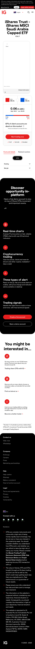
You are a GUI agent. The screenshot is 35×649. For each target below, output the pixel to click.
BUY (26, 99)
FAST (10, 142)
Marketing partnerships (11, 463)
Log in (16, 7)
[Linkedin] (4, 520)
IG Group (6, 455)
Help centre (7, 474)
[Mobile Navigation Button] (32, 12)
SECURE (17, 142)
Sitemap (6, 477)
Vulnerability (7, 500)
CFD (17, 158)
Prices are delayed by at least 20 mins (17, 128)
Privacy (5, 494)
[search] (28, 12)
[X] (9, 520)
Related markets (24, 152)
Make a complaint (9, 480)
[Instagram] (23, 520)
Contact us (7, 437)
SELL (11, 99)
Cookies (6, 497)
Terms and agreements (11, 491)
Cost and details (9, 152)
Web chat (6, 441)
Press (5, 460)
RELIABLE (24, 142)
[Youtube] (18, 520)
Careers (6, 457)
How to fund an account (11, 483)
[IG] (4, 12)
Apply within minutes (27, 7)
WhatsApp (7, 443)
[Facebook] (13, 520)
